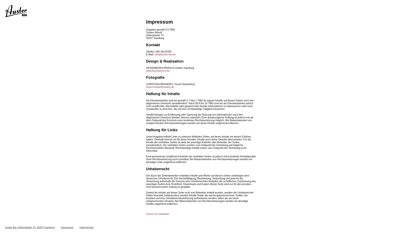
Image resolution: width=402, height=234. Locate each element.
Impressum (67, 227)
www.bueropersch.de (158, 70)
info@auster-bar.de (165, 54)
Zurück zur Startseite (157, 214)
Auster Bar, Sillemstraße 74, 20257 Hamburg (30, 227)
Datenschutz (87, 227)
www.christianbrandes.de (160, 87)
